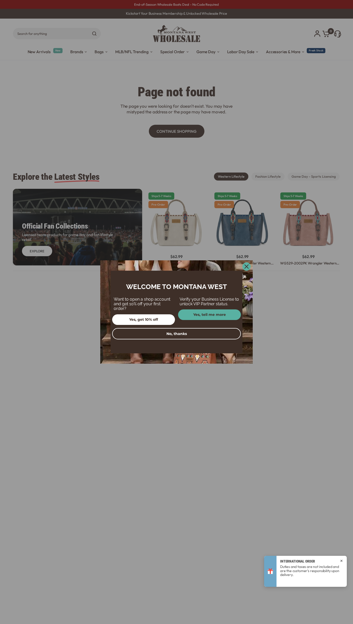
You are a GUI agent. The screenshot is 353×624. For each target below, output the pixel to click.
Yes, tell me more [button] (209, 314)
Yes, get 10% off (143, 319)
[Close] (246, 266)
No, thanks (176, 333)
